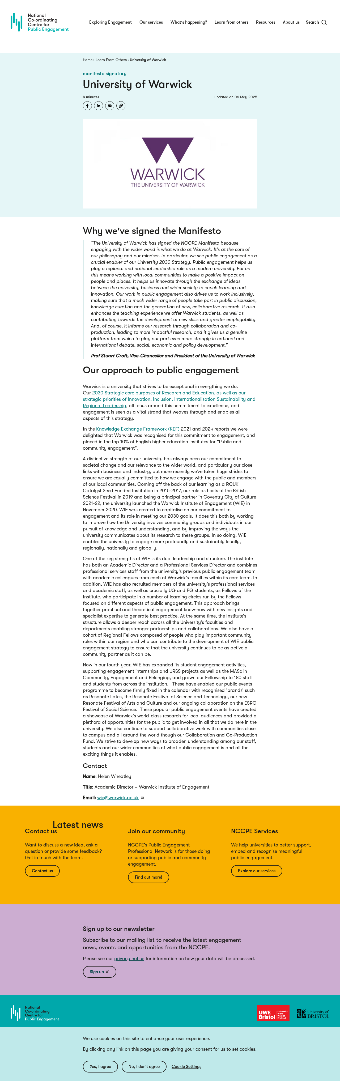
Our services (151, 22)
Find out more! (148, 877)
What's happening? (189, 22)
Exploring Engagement (110, 22)
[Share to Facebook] (87, 105)
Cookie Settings (186, 1066)
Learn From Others (111, 60)
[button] (120, 105)
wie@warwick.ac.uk (118, 797)
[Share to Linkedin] (98, 105)
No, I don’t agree (144, 1066)
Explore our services (256, 871)
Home (87, 60)
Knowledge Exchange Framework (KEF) (138, 429)
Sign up (97, 971)
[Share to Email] (109, 105)
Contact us (42, 871)
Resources (265, 22)
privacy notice (129, 958)
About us (291, 22)
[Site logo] (40, 22)
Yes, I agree (100, 1066)
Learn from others (231, 22)
